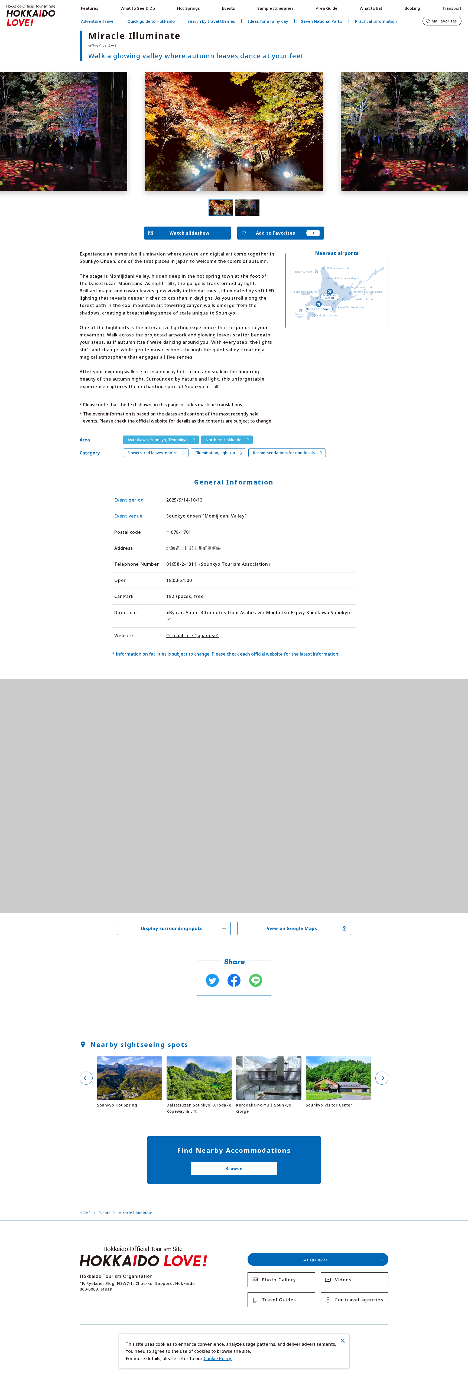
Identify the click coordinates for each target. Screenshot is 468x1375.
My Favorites (444, 21)
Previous (86, 1078)
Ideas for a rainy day (268, 21)
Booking (412, 8)
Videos (343, 1280)
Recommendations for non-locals (284, 452)
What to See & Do (138, 8)
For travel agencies (359, 1300)
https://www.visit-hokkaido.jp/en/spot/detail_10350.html (199, 1063)
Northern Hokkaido (224, 439)
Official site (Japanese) (192, 636)
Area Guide (326, 8)
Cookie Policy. (218, 1358)
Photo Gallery (279, 1280)
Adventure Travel (98, 21)
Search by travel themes (211, 21)
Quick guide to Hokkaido (151, 21)
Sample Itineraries (275, 8)
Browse (234, 1168)
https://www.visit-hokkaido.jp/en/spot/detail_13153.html (268, 1063)
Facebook (233, 980)
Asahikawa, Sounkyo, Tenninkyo (158, 439)
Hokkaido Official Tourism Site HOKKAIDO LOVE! (30, 15)
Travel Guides (279, 1300)
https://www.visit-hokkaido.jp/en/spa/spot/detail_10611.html (129, 1063)
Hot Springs (188, 8)
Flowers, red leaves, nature (152, 452)
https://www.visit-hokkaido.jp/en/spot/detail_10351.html (338, 1063)
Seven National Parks (321, 21)
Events (228, 8)
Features (89, 8)
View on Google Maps (292, 928)
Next (381, 1078)
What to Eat (371, 8)
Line (255, 980)
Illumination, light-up (215, 452)
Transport (451, 8)
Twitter (212, 980)
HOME (85, 1212)
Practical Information (376, 21)
